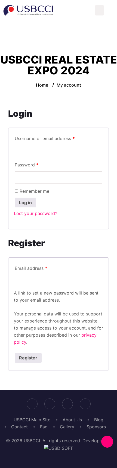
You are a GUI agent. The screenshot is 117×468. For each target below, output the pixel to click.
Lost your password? (35, 213)
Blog (98, 419)
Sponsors (96, 426)
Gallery (67, 426)
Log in (25, 202)
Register (28, 358)
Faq (44, 426)
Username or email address (45, 138)
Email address (31, 268)
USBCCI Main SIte (32, 419)
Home (42, 85)
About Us (72, 419)
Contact (19, 426)
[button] (99, 10)
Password (27, 164)
